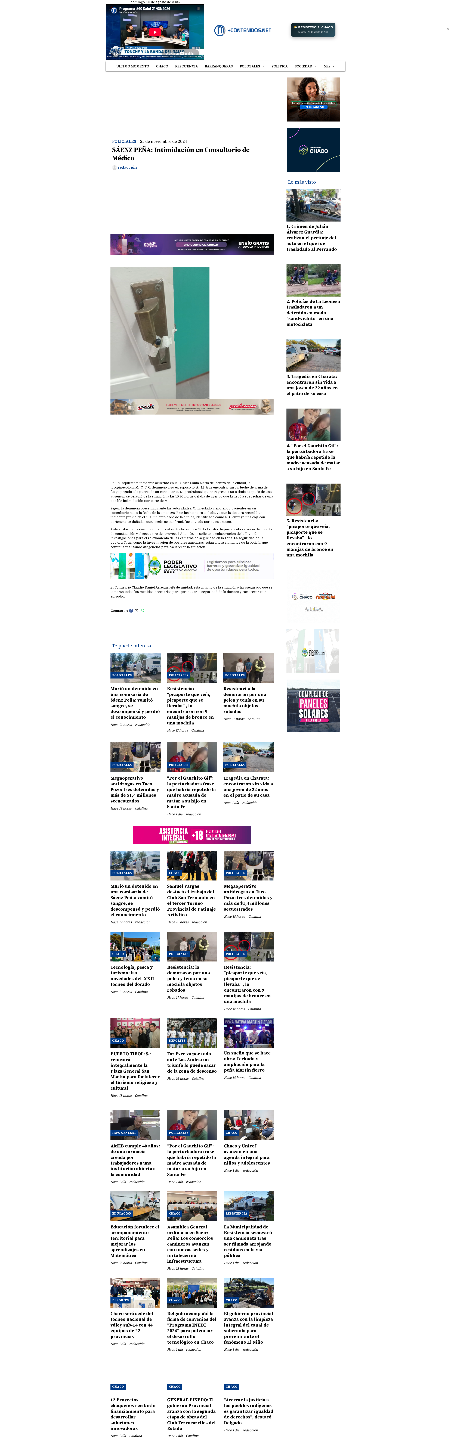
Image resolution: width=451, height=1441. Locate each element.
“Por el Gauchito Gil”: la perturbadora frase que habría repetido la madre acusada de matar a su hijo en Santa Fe (191, 792)
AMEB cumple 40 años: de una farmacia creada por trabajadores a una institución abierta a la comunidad (135, 1160)
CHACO (162, 66)
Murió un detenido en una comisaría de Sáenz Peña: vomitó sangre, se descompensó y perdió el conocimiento (135, 703)
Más (327, 66)
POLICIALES (250, 66)
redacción (127, 167)
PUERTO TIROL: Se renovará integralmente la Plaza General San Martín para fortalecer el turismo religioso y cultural (135, 1071)
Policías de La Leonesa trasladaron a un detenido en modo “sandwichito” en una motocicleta (313, 313)
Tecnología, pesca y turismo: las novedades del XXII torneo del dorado (132, 975)
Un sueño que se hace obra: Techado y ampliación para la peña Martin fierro (247, 1061)
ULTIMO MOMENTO (132, 66)
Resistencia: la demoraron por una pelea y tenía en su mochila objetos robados (244, 700)
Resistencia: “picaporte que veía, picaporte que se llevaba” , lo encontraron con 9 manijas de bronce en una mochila (190, 706)
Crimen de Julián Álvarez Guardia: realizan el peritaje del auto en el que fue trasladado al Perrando (311, 238)
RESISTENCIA (186, 66)
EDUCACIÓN (122, 1214)
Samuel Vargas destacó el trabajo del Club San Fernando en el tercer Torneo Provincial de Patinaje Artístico (191, 900)
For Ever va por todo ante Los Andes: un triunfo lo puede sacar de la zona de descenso (192, 1062)
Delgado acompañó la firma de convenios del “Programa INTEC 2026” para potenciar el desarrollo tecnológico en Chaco (191, 1328)
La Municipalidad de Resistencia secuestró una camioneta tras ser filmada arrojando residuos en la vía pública (248, 1241)
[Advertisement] (192, 102)
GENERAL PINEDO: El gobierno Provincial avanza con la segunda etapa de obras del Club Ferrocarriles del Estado (191, 1414)
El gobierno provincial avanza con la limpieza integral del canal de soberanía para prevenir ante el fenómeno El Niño (248, 1328)
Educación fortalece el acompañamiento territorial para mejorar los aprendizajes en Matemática (134, 1241)
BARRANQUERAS (219, 66)
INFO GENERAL (124, 1133)
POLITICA (279, 66)
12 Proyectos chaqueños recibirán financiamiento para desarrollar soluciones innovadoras (133, 1414)
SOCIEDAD (303, 66)
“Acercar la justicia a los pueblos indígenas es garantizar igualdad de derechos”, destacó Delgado (248, 1411)
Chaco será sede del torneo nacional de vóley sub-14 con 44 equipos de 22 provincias (131, 1325)
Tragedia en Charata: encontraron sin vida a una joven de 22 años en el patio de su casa (248, 786)
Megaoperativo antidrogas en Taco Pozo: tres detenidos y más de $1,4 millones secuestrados (134, 789)
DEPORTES (177, 1041)
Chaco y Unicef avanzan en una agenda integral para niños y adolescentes (247, 1154)
